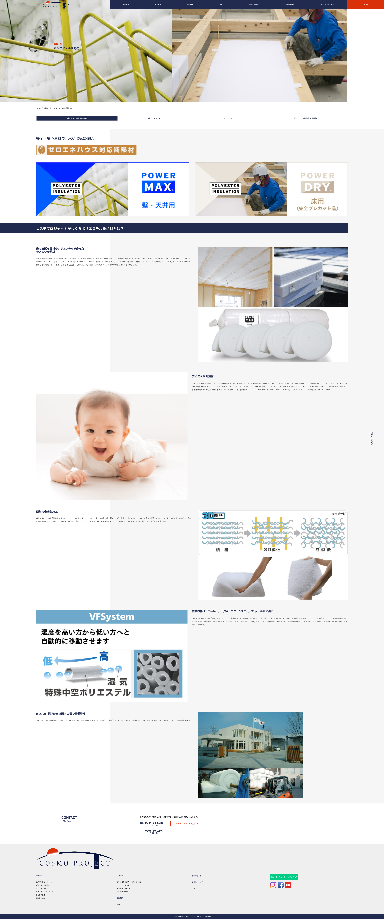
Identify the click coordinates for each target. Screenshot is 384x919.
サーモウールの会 (123, 885)
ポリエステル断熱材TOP (77, 118)
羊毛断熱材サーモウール (44, 882)
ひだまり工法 (40, 895)
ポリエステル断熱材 (42, 885)
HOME (39, 108)
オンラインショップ (327, 4)
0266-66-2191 (154, 830)
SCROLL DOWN (372, 438)
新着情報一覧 (289, 4)
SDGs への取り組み (123, 888)
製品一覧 (126, 4)
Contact (365, 4)
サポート (158, 4)
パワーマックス (154, 118)
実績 (221, 4)
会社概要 (190, 4)
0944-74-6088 (154, 822)
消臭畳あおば (40, 898)
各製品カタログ (254, 4)
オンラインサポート (124, 892)
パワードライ (227, 118)
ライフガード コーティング (45, 892)
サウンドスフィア (42, 888)
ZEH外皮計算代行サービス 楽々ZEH (129, 882)
